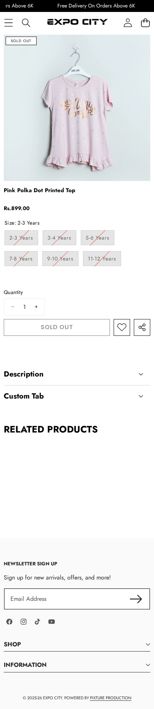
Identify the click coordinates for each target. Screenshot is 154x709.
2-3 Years (23, 239)
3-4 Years (61, 239)
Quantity (13, 292)
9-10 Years (62, 260)
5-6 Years (100, 239)
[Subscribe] (136, 598)
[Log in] (127, 22)
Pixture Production (111, 698)
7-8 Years (23, 260)
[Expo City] (76, 23)
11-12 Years (104, 260)
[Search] (26, 22)
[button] (145, 22)
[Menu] (8, 22)
